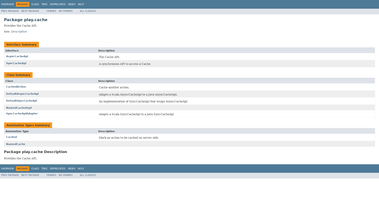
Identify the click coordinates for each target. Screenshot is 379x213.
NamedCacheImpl (19, 107)
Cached (11, 136)
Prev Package (10, 11)
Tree (44, 4)
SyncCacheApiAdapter (22, 113)
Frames (51, 11)
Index (71, 4)
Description (19, 31)
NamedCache (15, 144)
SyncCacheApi (16, 63)
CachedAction (16, 86)
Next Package (30, 11)
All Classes (88, 11)
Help (81, 4)
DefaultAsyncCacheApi (22, 93)
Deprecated (58, 4)
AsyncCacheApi (17, 56)
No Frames (66, 11)
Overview (7, 4)
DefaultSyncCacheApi (21, 100)
